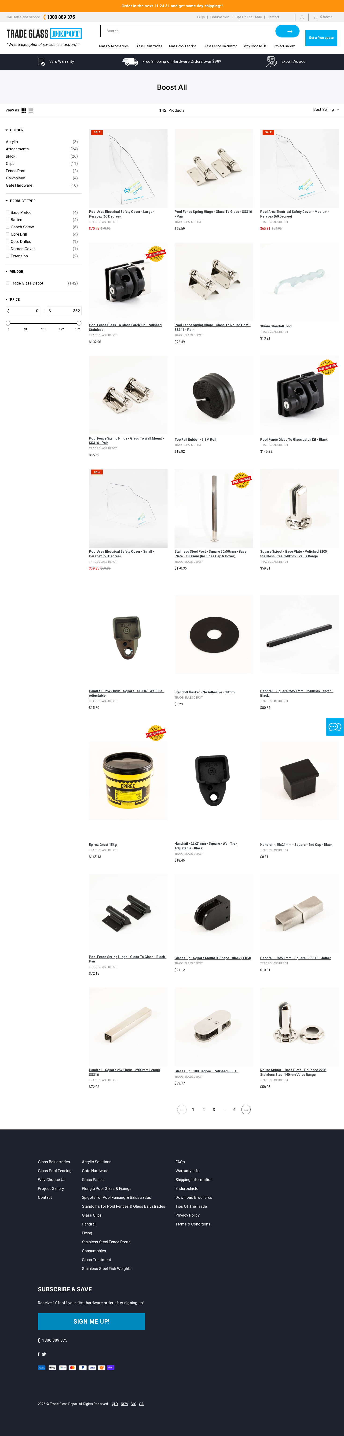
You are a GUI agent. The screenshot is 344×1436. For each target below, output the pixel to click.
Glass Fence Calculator (220, 46)
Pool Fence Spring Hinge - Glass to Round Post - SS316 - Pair (213, 327)
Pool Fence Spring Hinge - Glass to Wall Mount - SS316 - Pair (126, 441)
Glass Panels (93, 1179)
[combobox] (193, 31)
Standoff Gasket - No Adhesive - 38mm (205, 692)
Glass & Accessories (114, 46)
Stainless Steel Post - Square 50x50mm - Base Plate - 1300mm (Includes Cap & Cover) (210, 554)
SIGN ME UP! (91, 1321)
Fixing (87, 1233)
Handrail (89, 1224)
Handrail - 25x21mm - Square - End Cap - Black (296, 845)
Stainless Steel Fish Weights (107, 1268)
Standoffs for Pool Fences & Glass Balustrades (123, 1206)
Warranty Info (188, 1170)
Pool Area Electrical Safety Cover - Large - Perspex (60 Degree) (121, 214)
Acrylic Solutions (96, 1161)
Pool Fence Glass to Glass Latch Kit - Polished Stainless (125, 327)
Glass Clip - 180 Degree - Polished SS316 (206, 1071)
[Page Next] (246, 1110)
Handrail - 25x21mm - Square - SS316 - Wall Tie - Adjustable (126, 693)
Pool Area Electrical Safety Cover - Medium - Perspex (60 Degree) (294, 214)
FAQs (201, 17)
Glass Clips (92, 1215)
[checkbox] (42, 141)
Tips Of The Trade (248, 17)
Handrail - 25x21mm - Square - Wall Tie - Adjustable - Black (206, 846)
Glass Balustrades (149, 46)
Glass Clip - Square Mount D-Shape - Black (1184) (213, 958)
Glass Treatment (96, 1259)
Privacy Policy (188, 1215)
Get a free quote (321, 38)
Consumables (94, 1250)
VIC (133, 1404)
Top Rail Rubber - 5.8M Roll (195, 439)
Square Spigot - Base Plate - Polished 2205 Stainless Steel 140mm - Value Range (293, 554)
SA (141, 1404)
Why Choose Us (255, 46)
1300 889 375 (54, 1340)
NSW (124, 1404)
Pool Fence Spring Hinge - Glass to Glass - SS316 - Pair (213, 214)
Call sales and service (41, 17)
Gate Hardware (95, 1170)
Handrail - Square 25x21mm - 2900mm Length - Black (296, 693)
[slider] (8, 323)
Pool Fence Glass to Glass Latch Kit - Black (294, 439)
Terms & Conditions (193, 1224)
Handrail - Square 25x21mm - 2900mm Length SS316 (124, 1072)
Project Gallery (284, 46)
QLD (115, 1404)
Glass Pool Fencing (183, 46)
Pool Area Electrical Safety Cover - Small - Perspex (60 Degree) (121, 554)
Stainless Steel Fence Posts (106, 1242)
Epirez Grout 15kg (103, 845)
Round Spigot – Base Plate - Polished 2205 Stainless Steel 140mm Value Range (293, 1072)
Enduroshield (220, 17)
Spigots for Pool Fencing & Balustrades (116, 1197)
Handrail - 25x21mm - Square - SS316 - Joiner (295, 958)
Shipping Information (194, 1179)
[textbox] (25, 311)
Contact (273, 17)
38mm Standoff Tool (276, 326)
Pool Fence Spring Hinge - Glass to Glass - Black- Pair (127, 959)
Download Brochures (194, 1197)
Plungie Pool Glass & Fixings (107, 1188)
